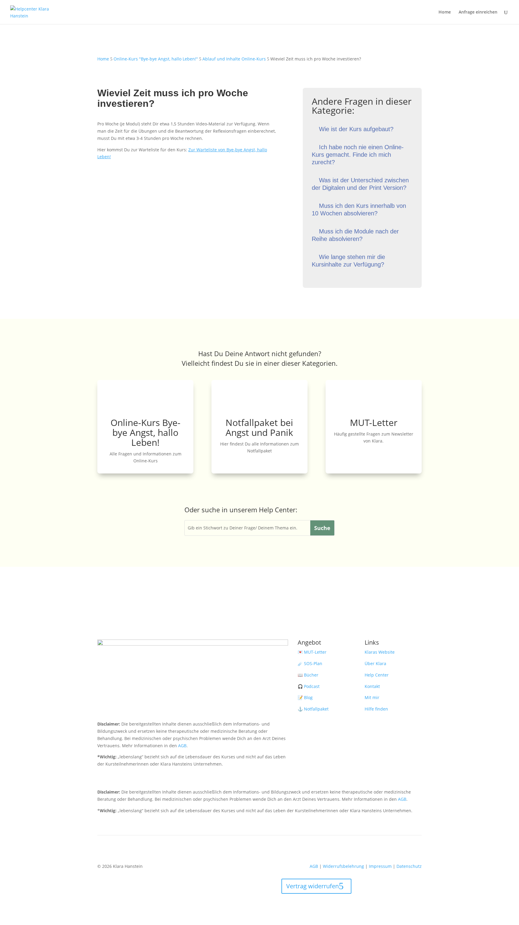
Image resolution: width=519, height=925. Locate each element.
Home (445, 12)
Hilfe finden (376, 709)
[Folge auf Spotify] (138, 708)
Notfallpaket (316, 709)
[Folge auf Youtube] (126, 708)
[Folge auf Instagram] (102, 708)
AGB (182, 745)
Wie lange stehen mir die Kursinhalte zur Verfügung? (348, 261)
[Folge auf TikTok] (150, 708)
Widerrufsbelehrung (343, 866)
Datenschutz (409, 866)
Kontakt (372, 686)
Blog (308, 697)
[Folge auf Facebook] (114, 708)
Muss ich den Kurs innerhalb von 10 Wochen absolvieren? (359, 209)
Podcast (312, 686)
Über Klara (375, 663)
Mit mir (372, 697)
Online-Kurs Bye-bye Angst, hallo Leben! (146, 432)
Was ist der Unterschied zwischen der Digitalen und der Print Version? (360, 184)
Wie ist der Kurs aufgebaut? (356, 129)
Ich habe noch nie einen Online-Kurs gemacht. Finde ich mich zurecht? (358, 154)
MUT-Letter (373, 422)
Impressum (380, 866)
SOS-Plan (313, 663)
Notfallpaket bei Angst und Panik (259, 427)
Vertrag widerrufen (312, 886)
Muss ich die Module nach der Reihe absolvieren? (355, 235)
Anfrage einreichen (478, 12)
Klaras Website (380, 652)
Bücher (311, 675)
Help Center (377, 675)
